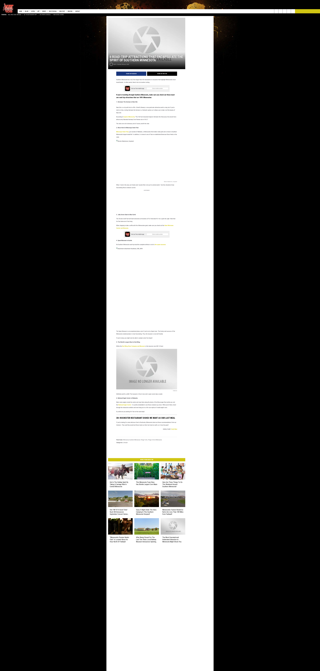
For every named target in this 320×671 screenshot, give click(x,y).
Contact (77, 11)
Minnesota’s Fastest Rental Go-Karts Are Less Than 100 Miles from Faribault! (173, 512)
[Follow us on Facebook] (285, 11)
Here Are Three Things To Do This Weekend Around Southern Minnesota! (172, 484)
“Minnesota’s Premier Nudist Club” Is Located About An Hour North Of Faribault (119, 539)
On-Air (26, 11)
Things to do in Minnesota (155, 439)
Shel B (114, 64)
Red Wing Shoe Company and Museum (133, 346)
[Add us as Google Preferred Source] (280, 11)
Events (44, 11)
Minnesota (126, 439)
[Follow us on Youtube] (293, 11)
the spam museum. (160, 244)
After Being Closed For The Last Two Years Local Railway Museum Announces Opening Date (146, 539)
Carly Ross (174, 429)
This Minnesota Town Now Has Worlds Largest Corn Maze (146, 483)
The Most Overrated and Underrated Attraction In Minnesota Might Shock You (171, 539)
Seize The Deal (53, 11)
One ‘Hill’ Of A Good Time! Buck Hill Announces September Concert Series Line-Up (119, 512)
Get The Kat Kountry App (30, 14)
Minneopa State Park (122, 132)
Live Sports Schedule (45, 14)
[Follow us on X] (289, 11)
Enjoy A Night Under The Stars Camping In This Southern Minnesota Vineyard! (146, 512)
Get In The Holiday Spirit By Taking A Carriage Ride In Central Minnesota (119, 484)
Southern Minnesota (134, 439)
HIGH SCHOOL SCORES (58, 14)
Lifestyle (125, 442)
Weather (70, 11)
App (38, 11)
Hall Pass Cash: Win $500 (14, 14)
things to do (144, 439)
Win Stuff (62, 11)
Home (20, 11)
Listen (33, 11)
